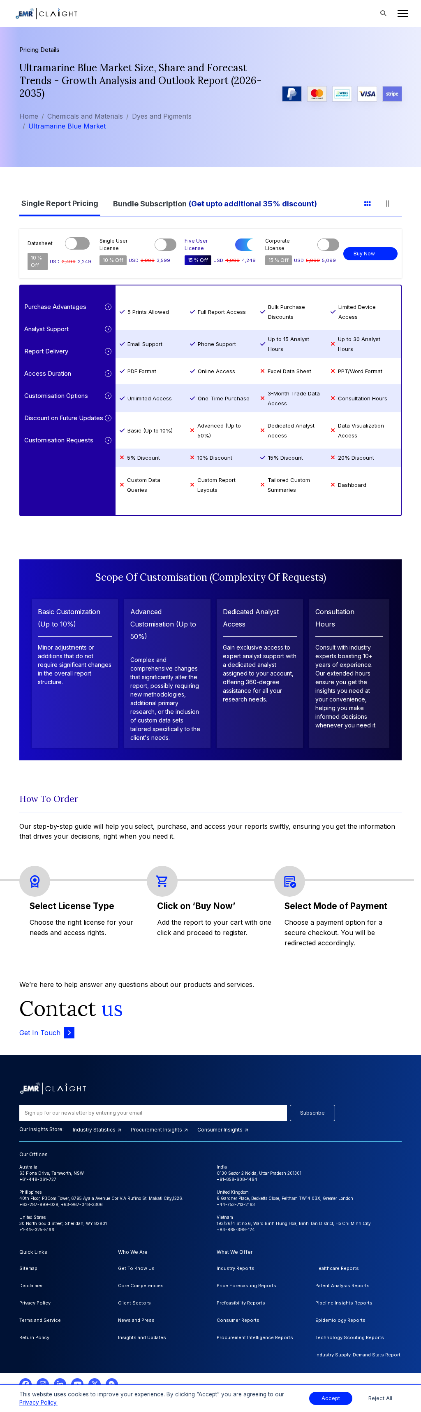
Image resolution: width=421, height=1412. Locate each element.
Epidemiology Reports (340, 1320)
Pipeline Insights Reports (343, 1303)
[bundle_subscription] (220, 202)
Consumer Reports (238, 1320)
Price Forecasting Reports (246, 1285)
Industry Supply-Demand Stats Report (357, 1355)
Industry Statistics (95, 1130)
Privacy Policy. (38, 1402)
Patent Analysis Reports (342, 1285)
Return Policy (34, 1337)
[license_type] (65, 202)
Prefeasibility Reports (241, 1303)
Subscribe (312, 1113)
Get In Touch (39, 1033)
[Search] (383, 13)
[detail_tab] (393, 202)
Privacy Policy (35, 1303)
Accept (331, 1398)
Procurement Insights (157, 1130)
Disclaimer (31, 1285)
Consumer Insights (220, 1130)
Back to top (20, 1380)
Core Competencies (141, 1285)
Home (28, 116)
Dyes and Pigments (162, 116)
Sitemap (28, 1268)
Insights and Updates (142, 1337)
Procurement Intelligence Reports (255, 1337)
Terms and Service (40, 1320)
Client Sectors (134, 1303)
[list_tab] (373, 202)
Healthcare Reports (337, 1268)
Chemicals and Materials (85, 116)
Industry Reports (235, 1268)
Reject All (380, 1398)
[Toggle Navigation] (400, 14)
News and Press (136, 1320)
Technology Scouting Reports (349, 1337)
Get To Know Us (136, 1268)
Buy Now (364, 253)
